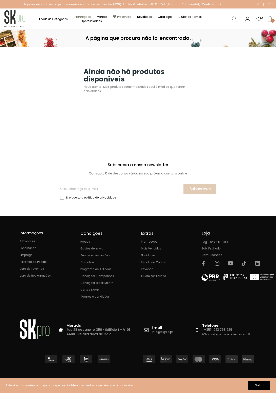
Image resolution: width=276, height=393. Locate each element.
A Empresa (27, 241)
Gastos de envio (91, 248)
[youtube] (230, 263)
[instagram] (217, 263)
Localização (28, 248)
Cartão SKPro (89, 290)
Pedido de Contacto (155, 262)
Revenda (147, 269)
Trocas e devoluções (95, 255)
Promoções (149, 242)
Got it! (259, 385)
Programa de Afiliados (95, 269)
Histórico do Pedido (33, 262)
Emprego (26, 255)
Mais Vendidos (151, 248)
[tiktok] (244, 263)
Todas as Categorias (53, 19)
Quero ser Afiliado (153, 276)
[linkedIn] (257, 263)
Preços (85, 242)
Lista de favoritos (32, 269)
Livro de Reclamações (35, 276)
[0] (258, 19)
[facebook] (203, 263)
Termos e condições (95, 297)
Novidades (148, 255)
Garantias (87, 262)
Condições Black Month (97, 283)
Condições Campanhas (97, 276)
